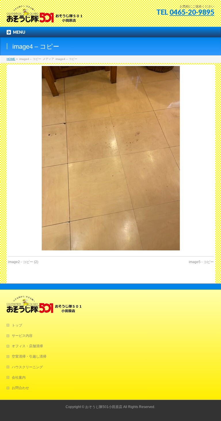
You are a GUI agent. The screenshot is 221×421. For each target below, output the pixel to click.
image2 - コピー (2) (23, 262)
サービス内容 (22, 336)
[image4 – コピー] (110, 158)
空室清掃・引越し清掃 (29, 356)
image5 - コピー (201, 262)
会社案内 (19, 377)
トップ (17, 325)
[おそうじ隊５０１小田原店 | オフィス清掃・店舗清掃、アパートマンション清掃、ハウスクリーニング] (44, 16)
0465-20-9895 (191, 12)
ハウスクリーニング (27, 367)
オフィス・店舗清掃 (27, 346)
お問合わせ (20, 388)
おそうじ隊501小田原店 (103, 407)
